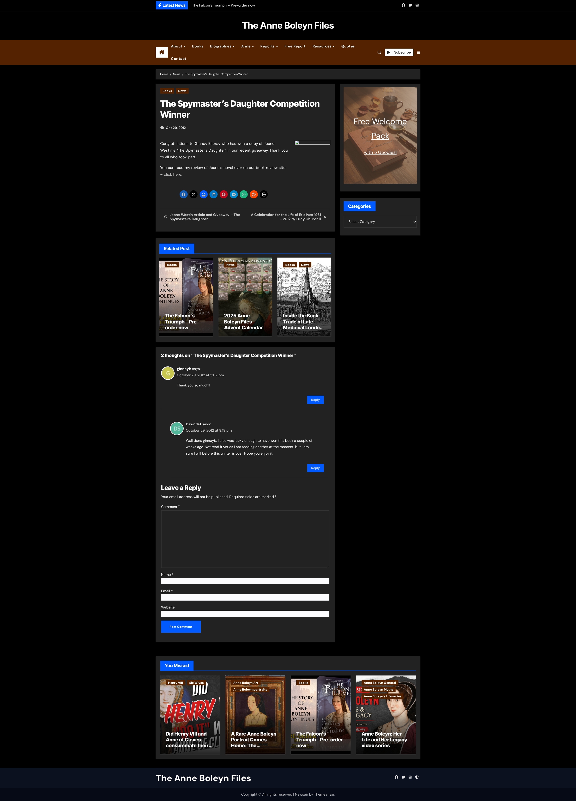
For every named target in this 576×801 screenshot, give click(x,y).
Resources (323, 46)
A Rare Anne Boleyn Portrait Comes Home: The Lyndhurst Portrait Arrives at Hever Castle (253, 748)
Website (168, 607)
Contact (179, 58)
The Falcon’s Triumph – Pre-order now (182, 321)
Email (167, 591)
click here (172, 174)
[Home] (162, 52)
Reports (268, 46)
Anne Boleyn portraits (250, 689)
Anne (246, 46)
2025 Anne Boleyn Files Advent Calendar (243, 321)
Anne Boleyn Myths (378, 689)
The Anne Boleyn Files (288, 25)
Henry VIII (175, 683)
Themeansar (324, 794)
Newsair (301, 794)
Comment (170, 506)
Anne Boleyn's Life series (382, 696)
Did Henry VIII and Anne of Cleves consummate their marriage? (187, 742)
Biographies (221, 46)
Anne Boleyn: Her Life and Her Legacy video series (384, 740)
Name (167, 574)
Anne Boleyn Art (245, 683)
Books (197, 46)
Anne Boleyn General (380, 683)
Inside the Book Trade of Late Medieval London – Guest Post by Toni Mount (303, 327)
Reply (315, 400)
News (182, 91)
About (177, 46)
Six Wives (196, 683)
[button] (418, 52)
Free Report (295, 46)
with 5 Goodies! (380, 152)
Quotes (348, 46)
